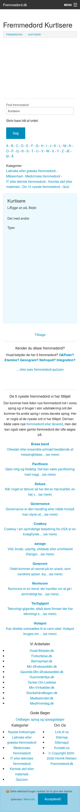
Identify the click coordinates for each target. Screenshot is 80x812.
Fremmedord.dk (15, 4)
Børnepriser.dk (41, 661)
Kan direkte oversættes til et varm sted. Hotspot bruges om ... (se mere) (40, 628)
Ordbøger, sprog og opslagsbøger (40, 719)
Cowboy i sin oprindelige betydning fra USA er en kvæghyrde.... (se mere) (40, 528)
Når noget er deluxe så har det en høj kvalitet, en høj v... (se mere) (40, 489)
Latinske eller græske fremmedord (31, 170)
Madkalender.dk (41, 698)
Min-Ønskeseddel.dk (42, 666)
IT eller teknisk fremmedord (26, 181)
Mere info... (30, 799)
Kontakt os (62, 747)
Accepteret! (53, 799)
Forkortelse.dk (41, 656)
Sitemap (62, 737)
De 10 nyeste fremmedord (41, 186)
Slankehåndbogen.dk (41, 692)
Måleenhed (14, 176)
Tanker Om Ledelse (42, 682)
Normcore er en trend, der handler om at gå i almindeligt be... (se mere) (40, 588)
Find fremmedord (17, 105)
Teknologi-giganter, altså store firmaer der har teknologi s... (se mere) (40, 608)
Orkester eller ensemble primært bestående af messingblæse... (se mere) (40, 449)
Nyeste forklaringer (21, 731)
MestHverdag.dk (42, 703)
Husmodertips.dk (42, 677)
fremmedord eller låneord (44, 424)
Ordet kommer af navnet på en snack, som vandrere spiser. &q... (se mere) (40, 568)
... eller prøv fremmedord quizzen (40, 369)
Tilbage (40, 334)
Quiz (66, 186)
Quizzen (22, 779)
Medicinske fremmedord (42, 176)
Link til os (62, 731)
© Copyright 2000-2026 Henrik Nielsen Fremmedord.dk (62, 758)
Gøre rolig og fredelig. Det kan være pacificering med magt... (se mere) (40, 469)
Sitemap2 (62, 742)
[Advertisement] (40, 274)
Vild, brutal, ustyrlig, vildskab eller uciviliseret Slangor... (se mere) (40, 548)
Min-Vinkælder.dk (41, 687)
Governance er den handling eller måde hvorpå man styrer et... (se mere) (40, 508)
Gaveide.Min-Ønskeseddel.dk (41, 671)
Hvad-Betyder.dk (42, 650)
